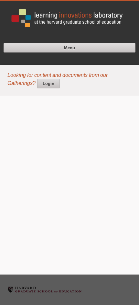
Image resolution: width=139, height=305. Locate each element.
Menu (69, 47)
